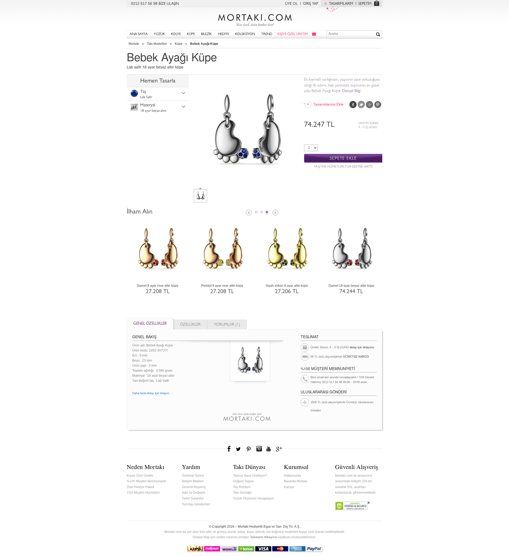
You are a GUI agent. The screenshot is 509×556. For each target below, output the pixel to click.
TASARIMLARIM (339, 4)
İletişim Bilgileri (193, 481)
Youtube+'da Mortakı (268, 449)
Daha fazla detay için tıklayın (150, 393)
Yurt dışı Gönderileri (196, 504)
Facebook (353, 104)
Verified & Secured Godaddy (352, 506)
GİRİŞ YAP (310, 4)
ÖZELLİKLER (190, 325)
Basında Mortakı (295, 481)
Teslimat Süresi (193, 475)
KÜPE (191, 34)
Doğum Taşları (243, 481)
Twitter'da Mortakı (239, 449)
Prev (248, 213)
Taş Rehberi (242, 487)
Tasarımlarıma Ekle (328, 104)
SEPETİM (364, 4)
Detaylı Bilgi (351, 91)
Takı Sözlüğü (242, 492)
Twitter (361, 104)
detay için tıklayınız (362, 347)
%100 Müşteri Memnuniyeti (146, 481)
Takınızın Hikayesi (263, 537)
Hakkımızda (292, 475)
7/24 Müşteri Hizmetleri (143, 492)
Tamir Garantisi (193, 498)
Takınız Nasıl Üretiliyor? (250, 475)
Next (275, 213)
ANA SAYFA (139, 34)
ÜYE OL (291, 4)
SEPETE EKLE (343, 158)
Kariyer (289, 487)
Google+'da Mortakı (280, 449)
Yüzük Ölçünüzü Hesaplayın (253, 498)
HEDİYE (223, 34)
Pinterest (377, 104)
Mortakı (134, 44)
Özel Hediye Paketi (140, 487)
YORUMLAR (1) (227, 325)
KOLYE (176, 34)
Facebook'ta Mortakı (229, 449)
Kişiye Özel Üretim (140, 475)
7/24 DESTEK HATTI (358, 167)
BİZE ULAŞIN (169, 4)
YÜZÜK (159, 34)
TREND (266, 34)
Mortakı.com (254, 19)
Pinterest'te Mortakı (248, 449)
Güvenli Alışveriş (194, 487)
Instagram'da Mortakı (259, 449)
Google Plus (369, 104)
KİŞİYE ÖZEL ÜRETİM (293, 34)
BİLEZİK (206, 34)
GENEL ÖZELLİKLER (150, 324)
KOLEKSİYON (245, 34)
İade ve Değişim (193, 492)
